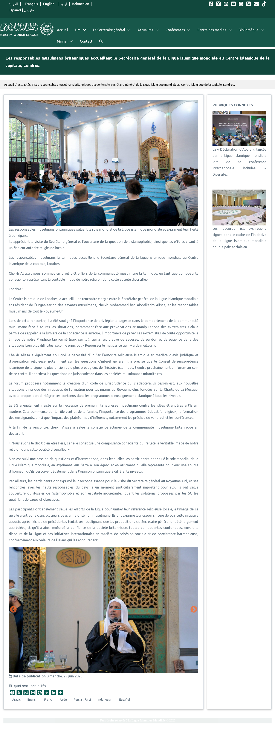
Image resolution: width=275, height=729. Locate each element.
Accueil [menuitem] (62, 30)
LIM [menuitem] (78, 30)
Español (15, 10)
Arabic (16, 699)
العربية (13, 4)
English (49, 4)
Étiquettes (18, 686)
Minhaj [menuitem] (62, 41)
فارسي (29, 10)
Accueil (9, 84)
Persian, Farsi (82, 699)
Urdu (63, 699)
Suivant (193, 609)
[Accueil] (26, 29)
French (48, 699)
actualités (38, 686)
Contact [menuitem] (86, 41)
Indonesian (80, 4)
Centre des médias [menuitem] (211, 30)
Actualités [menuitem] (145, 30)
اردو (64, 4)
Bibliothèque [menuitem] (248, 30)
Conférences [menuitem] (175, 30)
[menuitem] (101, 41)
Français (30, 4)
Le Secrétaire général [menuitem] (109, 30)
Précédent (13, 609)
